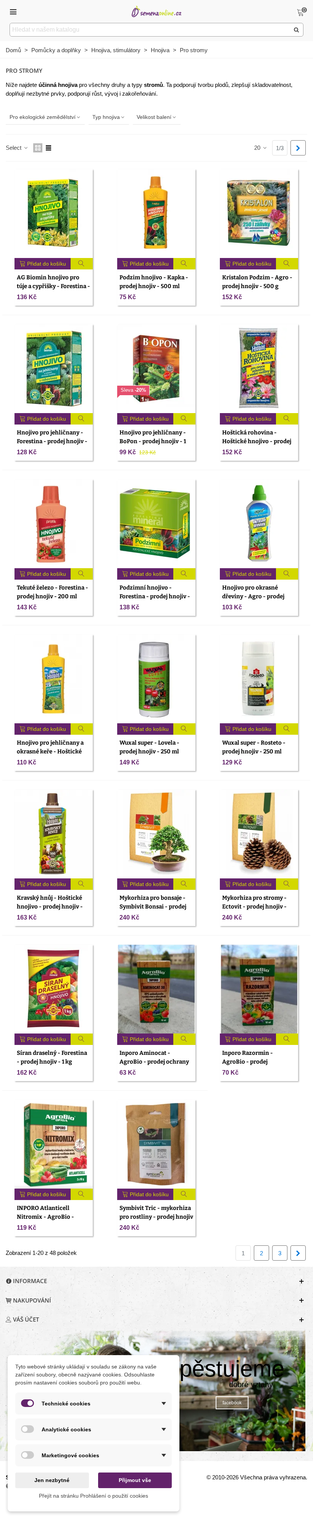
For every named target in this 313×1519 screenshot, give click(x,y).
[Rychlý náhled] (82, 263)
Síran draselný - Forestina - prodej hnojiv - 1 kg (52, 1057)
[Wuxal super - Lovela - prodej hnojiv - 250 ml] (156, 679)
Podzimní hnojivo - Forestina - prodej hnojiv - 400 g (154, 596)
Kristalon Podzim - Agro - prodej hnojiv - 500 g (257, 282)
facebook (232, 1402)
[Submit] (296, 29)
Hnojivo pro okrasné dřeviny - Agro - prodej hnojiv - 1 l (253, 596)
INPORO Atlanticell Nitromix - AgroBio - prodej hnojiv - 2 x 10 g (47, 1217)
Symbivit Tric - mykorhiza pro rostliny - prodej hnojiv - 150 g (156, 1217)
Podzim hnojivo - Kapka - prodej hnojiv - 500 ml (153, 282)
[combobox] (150, 29)
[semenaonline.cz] (156, 11)
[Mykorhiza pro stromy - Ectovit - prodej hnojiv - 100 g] (259, 834)
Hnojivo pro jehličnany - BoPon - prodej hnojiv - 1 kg (152, 441)
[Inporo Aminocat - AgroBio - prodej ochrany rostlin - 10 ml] (156, 989)
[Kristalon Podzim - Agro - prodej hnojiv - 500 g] (259, 213)
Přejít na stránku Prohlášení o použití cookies (93, 1496)
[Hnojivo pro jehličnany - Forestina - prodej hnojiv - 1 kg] (54, 368)
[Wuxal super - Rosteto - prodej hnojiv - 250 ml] (259, 679)
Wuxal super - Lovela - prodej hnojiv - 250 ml (149, 747)
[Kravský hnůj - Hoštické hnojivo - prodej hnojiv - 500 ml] (54, 834)
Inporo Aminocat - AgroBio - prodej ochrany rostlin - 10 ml (154, 1062)
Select (14, 147)
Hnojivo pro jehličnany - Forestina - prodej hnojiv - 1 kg (52, 441)
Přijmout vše (135, 1480)
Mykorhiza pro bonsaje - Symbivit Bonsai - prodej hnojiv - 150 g (152, 906)
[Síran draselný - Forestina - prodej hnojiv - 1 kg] (54, 989)
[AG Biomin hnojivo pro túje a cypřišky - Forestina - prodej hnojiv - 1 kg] (54, 213)
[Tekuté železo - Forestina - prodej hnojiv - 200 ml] (54, 523)
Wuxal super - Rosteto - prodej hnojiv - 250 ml (254, 747)
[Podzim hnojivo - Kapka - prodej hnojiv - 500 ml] (156, 213)
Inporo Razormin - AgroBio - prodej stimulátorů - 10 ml (248, 1062)
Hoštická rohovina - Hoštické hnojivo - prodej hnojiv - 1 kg (256, 441)
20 (258, 147)
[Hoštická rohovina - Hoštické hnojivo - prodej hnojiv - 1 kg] (259, 368)
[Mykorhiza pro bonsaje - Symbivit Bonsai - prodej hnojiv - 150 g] (156, 834)
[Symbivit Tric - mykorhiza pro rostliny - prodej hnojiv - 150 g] (156, 1144)
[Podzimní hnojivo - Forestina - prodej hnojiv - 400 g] (156, 523)
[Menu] (13, 11)
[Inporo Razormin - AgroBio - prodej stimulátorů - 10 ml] (259, 989)
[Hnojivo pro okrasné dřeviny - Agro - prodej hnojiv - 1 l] (259, 523)
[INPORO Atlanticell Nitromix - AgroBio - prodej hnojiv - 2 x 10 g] (54, 1144)
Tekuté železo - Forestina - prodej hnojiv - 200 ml (52, 592)
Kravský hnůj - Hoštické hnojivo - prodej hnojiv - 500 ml (50, 906)
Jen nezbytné (51, 1480)
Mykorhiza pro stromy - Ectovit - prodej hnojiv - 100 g (254, 906)
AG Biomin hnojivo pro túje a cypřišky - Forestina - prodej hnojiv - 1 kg (53, 286)
